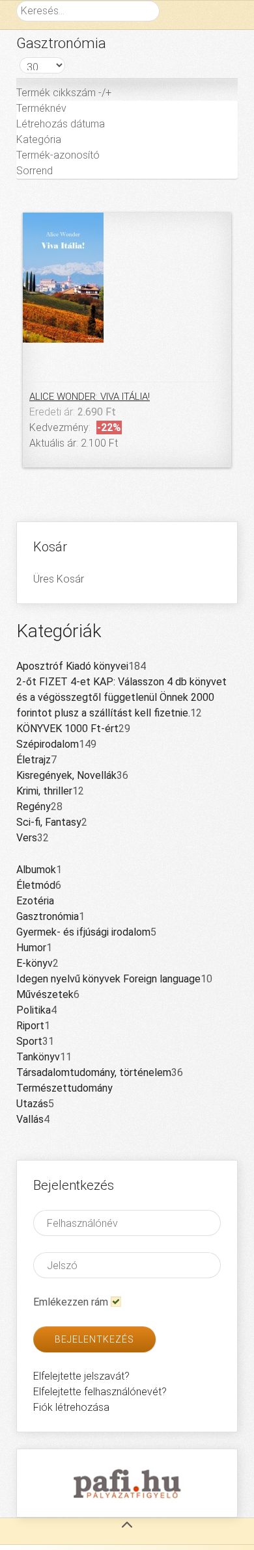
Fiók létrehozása (71, 1407)
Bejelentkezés (94, 1339)
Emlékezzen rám (70, 1302)
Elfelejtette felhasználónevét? (100, 1392)
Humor (31, 947)
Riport (30, 1025)
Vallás (30, 1119)
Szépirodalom (47, 744)
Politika (33, 1010)
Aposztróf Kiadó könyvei (72, 666)
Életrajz (33, 760)
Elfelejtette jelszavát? (81, 1376)
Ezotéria (35, 901)
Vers (26, 838)
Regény (33, 806)
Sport (29, 1041)
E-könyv (34, 963)
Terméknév (41, 108)
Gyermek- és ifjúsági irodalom (83, 932)
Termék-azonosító (58, 155)
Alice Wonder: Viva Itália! (89, 396)
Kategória (38, 139)
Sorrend (34, 170)
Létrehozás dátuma (60, 124)
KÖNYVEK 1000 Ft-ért (67, 728)
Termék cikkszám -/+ (63, 92)
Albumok (36, 869)
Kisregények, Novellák (66, 775)
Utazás (32, 1103)
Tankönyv (38, 1057)
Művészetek (45, 994)
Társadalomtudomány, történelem (93, 1072)
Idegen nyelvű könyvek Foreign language (108, 979)
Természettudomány (64, 1088)
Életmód (35, 885)
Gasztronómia (47, 916)
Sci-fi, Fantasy (48, 822)
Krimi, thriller (44, 791)
